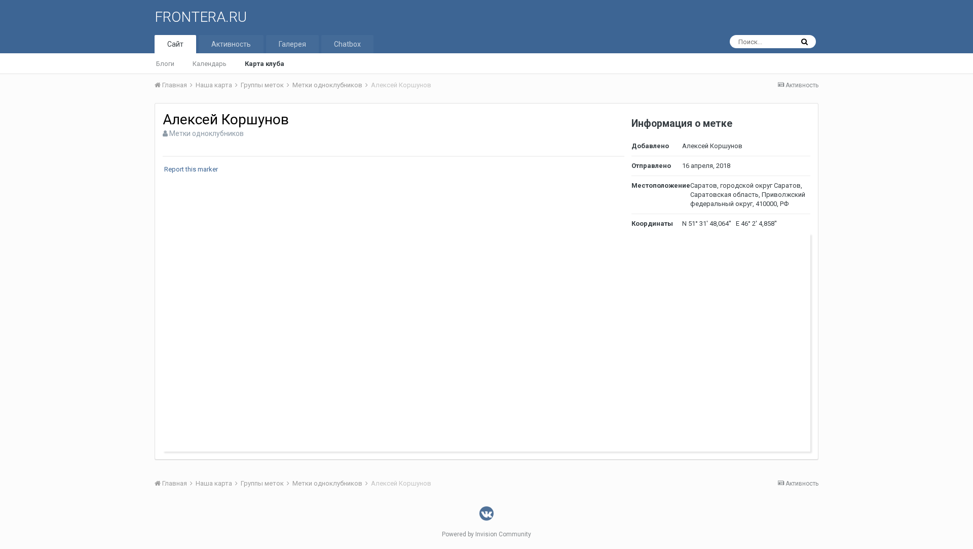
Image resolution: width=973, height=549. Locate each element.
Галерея (292, 44)
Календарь (210, 63)
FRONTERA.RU (201, 17)
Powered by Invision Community (486, 534)
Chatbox (347, 44)
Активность (231, 44)
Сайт (175, 44)
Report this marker (191, 169)
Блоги (165, 63)
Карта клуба (264, 63)
